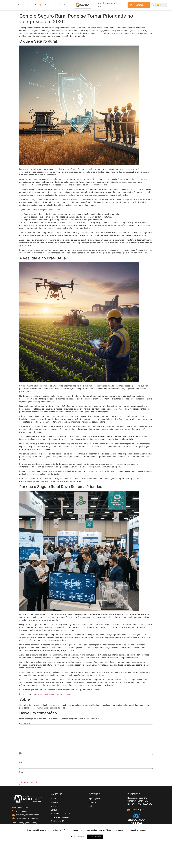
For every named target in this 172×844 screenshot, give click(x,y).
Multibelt (20, 5)
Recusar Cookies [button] (77, 837)
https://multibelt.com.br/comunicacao (54, 694)
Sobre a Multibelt (33, 5)
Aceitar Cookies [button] (94, 837)
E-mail (22, 762)
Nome (22, 753)
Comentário (25, 723)
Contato (98, 6)
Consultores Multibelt (62, 5)
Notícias (99, 3)
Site (21, 772)
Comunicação (110, 3)
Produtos (45, 5)
